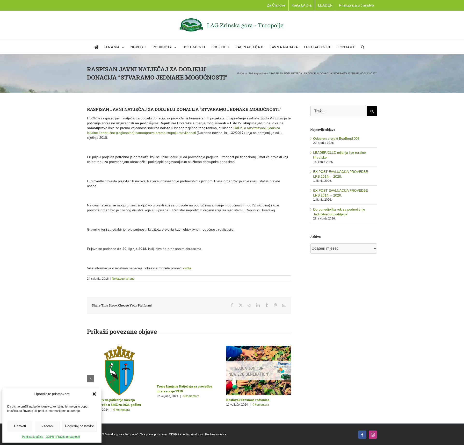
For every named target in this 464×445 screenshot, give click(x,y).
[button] (94, 394)
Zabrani (47, 426)
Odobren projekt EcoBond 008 (336, 138)
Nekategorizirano (123, 278)
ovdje (187, 268)
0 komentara (120, 404)
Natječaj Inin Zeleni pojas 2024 (179, 400)
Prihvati (20, 426)
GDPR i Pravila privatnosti (63, 436)
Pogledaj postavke (79, 426)
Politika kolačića (32, 436)
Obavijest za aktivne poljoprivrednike (115, 400)
